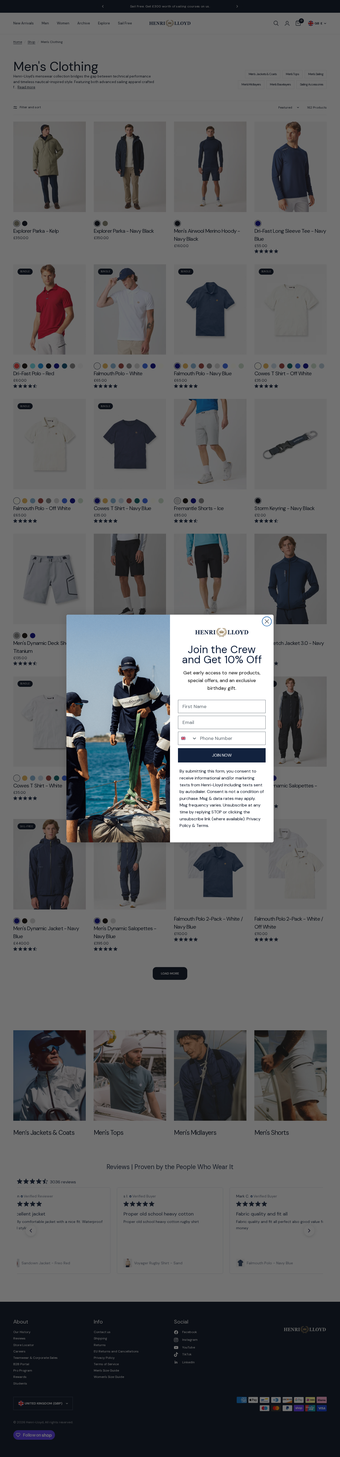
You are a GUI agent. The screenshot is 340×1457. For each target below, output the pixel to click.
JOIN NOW (222, 755)
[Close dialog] (266, 621)
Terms (202, 825)
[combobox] (187, 738)
